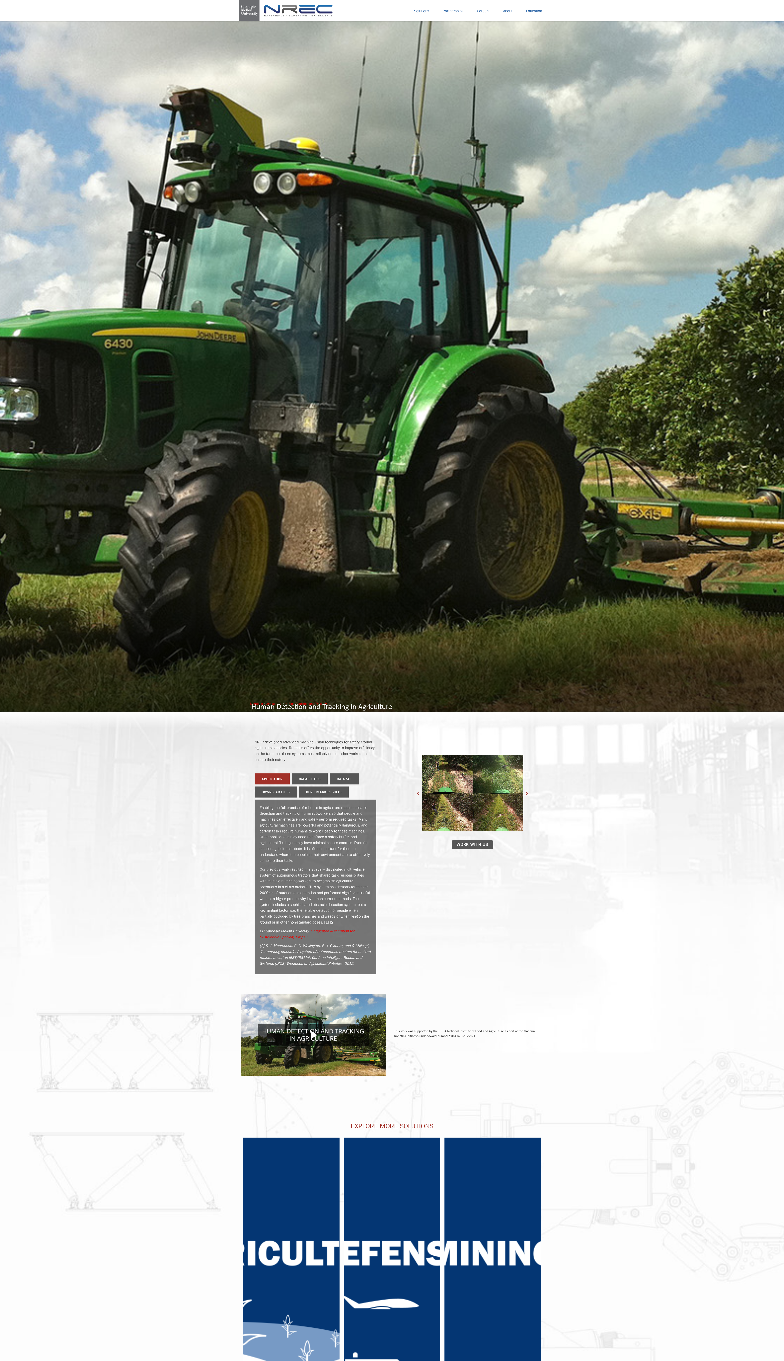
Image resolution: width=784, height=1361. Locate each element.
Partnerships (453, 11)
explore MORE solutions (392, 1126)
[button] (418, 793)
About (507, 11)
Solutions (421, 11)
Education (534, 11)
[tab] (272, 778)
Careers (483, 11)
